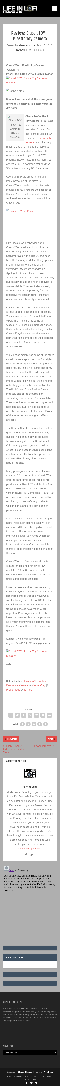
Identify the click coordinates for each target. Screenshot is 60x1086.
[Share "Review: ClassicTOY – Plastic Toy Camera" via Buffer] (36, 715)
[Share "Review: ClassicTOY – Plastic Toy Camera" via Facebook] (11, 715)
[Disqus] (30, 904)
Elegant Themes (25, 1072)
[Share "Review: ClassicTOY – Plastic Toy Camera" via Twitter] (17, 715)
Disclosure (46, 1076)
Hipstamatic (13, 689)
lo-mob (28, 689)
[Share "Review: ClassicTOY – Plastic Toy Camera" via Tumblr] (23, 715)
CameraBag (38, 685)
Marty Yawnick (27, 45)
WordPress (48, 1072)
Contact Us (35, 1076)
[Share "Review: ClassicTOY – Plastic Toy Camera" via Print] (49, 715)
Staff (26, 1076)
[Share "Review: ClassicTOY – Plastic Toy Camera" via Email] (43, 715)
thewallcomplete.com (30, 848)
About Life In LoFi (14, 1076)
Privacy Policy (30, 1079)
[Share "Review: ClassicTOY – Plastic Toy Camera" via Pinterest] (30, 715)
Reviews (20, 49)
